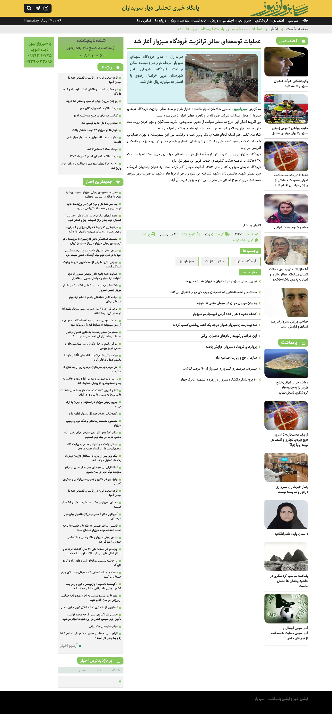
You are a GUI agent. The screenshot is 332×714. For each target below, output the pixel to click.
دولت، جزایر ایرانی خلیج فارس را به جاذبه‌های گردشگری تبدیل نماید (292, 388)
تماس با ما (143, 21)
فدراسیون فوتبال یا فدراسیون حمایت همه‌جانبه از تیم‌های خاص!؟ (289, 633)
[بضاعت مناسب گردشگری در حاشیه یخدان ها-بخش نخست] (286, 570)
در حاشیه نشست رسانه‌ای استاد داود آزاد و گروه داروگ (92, 91)
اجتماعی (227, 21)
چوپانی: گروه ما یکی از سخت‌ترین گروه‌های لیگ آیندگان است (92, 264)
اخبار (274, 29)
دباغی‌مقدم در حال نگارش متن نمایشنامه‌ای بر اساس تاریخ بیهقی (92, 346)
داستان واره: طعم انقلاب (291, 534)
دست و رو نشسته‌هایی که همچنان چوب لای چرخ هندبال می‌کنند (213, 292)
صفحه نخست (297, 29)
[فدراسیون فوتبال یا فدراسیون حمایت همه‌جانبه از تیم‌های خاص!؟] (286, 622)
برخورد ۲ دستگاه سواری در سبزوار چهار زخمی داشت (93, 139)
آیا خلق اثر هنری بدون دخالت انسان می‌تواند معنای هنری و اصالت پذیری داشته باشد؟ (288, 274)
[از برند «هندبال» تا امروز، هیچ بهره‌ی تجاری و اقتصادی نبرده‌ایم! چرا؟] (286, 429)
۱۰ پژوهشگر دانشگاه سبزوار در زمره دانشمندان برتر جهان (218, 379)
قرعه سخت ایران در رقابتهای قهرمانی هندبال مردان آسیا (94, 80)
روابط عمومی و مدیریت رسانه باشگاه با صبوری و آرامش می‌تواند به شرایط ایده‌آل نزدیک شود (91, 322)
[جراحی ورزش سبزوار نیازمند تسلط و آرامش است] (286, 316)
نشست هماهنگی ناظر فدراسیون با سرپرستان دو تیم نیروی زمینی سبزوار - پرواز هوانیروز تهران (92, 241)
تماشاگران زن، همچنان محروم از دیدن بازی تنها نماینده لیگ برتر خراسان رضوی (92, 469)
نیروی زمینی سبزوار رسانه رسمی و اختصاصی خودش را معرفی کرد (94, 539)
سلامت (184, 21)
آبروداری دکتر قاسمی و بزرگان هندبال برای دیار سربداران (92, 516)
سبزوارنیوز (240, 109)
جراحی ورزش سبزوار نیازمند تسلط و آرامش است (289, 324)
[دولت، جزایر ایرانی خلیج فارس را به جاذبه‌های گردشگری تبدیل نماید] (286, 377)
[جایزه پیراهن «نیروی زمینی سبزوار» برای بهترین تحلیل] (286, 122)
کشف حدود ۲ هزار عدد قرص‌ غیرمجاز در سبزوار (225, 314)
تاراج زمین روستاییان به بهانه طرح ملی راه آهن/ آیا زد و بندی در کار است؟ (90, 635)
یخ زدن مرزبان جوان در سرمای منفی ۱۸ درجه (227, 303)
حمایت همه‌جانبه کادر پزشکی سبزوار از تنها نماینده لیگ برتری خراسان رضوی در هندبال (94, 276)
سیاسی (293, 21)
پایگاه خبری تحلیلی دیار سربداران (160, 8)
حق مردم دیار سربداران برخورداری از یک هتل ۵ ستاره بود (92, 369)
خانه (305, 21)
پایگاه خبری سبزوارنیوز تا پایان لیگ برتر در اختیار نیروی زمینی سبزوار (92, 287)
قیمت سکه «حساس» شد (102, 149)
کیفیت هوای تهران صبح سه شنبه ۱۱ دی (95, 115)
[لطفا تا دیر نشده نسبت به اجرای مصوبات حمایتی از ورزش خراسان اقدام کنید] (286, 169)
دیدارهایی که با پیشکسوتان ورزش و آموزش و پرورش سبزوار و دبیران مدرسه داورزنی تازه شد (93, 229)
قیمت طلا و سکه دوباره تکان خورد (98, 108)
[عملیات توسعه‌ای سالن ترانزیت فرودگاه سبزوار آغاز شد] (221, 101)
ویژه (173, 21)
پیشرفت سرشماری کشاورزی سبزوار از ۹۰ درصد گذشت (220, 369)
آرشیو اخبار (69, 645)
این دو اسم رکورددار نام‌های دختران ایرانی (229, 336)
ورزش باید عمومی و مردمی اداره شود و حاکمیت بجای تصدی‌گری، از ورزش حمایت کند (92, 381)
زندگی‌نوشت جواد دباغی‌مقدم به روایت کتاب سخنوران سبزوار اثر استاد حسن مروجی (93, 446)
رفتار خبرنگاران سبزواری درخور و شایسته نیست (292, 489)
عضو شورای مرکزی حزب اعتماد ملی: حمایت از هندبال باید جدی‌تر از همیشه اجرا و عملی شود (92, 218)
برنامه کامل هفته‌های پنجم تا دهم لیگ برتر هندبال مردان (95, 299)
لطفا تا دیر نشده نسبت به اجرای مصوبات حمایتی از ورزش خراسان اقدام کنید (291, 180)
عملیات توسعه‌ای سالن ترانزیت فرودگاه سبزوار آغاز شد (219, 29)
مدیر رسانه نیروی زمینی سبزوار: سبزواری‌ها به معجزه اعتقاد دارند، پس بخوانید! (93, 194)
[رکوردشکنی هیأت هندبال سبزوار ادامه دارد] (286, 75)
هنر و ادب (244, 21)
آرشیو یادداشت (278, 699)
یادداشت (199, 21)
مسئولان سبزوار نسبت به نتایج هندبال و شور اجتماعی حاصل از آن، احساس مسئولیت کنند (93, 334)
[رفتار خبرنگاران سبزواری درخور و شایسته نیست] (286, 481)
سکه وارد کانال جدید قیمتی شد (99, 122)
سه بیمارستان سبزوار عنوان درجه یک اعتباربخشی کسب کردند (215, 325)
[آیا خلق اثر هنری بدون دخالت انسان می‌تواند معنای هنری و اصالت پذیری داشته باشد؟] (286, 263)
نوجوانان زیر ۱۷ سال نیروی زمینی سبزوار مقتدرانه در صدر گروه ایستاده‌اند (91, 311)
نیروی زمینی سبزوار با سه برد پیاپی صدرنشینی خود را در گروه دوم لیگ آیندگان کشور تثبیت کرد (93, 252)
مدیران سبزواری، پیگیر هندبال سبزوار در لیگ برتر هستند (91, 504)
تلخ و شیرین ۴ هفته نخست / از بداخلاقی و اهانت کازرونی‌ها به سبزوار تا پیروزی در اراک (91, 392)
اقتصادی (278, 21)
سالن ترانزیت (214, 261)
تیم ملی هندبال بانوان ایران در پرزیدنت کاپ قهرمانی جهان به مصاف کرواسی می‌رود (94, 206)
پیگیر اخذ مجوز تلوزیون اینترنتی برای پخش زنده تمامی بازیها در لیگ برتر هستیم (92, 435)
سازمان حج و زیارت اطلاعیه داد (236, 358)
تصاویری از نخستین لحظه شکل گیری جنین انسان (89, 607)
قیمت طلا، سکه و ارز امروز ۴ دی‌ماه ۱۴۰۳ (94, 156)
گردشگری (261, 21)
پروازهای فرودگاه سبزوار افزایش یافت (231, 347)
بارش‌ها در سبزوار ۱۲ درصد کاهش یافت (95, 130)
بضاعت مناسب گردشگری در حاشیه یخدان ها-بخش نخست (289, 581)
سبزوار (259, 699)
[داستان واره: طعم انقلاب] (286, 528)
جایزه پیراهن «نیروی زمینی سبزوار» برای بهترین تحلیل (290, 130)
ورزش (213, 21)
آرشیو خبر (300, 699)
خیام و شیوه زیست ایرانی (291, 227)
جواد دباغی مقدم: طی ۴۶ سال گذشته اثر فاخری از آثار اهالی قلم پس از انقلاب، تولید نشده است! (91, 551)
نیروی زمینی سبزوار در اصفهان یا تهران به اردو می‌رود (221, 281)
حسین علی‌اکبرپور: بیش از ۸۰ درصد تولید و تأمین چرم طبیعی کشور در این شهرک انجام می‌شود (91, 617)
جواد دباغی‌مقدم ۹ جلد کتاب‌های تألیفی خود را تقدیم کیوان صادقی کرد (92, 357)
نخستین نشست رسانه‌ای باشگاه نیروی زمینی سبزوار (93, 423)
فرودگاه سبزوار (245, 261)
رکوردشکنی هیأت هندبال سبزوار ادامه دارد (291, 83)
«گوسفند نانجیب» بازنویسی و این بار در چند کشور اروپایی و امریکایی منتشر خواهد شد (93, 586)
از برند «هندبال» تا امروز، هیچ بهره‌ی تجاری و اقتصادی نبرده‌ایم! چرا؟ (289, 440)
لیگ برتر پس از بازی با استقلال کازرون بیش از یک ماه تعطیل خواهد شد (93, 458)
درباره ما (160, 21)
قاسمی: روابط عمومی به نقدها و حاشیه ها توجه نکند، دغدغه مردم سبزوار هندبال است (92, 528)
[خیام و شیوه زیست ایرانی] (286, 221)
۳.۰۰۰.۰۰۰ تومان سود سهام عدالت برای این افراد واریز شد (91, 166)
